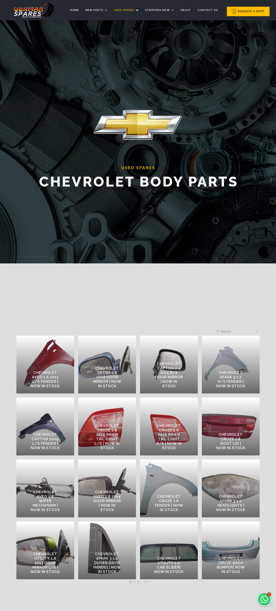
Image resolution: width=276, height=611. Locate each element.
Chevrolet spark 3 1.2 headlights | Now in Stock (230, 503)
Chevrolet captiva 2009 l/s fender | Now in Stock (45, 441)
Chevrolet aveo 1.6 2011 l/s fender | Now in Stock (45, 379)
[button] (264, 599)
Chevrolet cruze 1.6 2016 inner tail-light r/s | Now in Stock (169, 436)
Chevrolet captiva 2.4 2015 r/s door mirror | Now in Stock (169, 375)
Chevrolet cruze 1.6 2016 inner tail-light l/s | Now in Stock (107, 436)
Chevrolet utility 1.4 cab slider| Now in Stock (168, 565)
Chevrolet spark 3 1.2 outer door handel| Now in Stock (107, 563)
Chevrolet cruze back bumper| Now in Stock (231, 565)
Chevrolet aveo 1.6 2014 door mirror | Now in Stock (107, 501)
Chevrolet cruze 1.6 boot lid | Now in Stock (230, 441)
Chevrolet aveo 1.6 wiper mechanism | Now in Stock (45, 501)
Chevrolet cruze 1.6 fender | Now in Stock (169, 503)
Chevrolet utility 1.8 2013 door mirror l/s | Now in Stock (45, 563)
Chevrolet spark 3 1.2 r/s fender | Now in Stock (230, 379)
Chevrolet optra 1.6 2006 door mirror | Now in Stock (107, 377)
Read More (48, 392)
